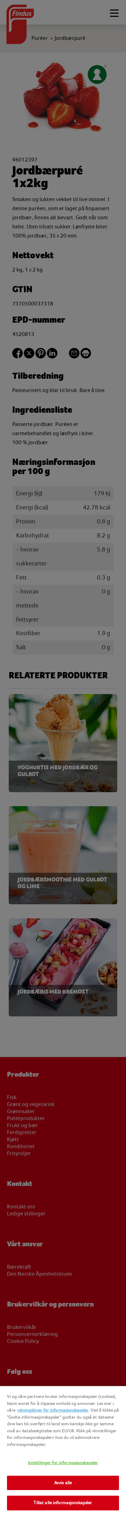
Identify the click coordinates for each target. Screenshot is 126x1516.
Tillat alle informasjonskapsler (63, 1502)
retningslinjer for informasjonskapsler (53, 1410)
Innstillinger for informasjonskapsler (63, 1462)
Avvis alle (63, 1482)
